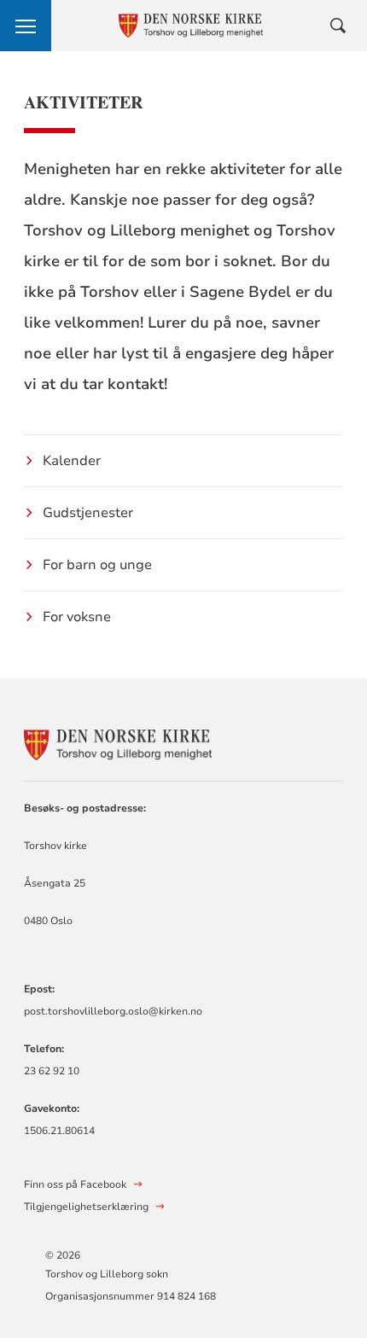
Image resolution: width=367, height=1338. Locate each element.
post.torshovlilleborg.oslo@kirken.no (113, 1011)
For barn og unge (97, 565)
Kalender (72, 460)
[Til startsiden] (118, 742)
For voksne (77, 617)
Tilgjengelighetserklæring (86, 1206)
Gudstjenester (88, 512)
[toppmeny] (25, 25)
